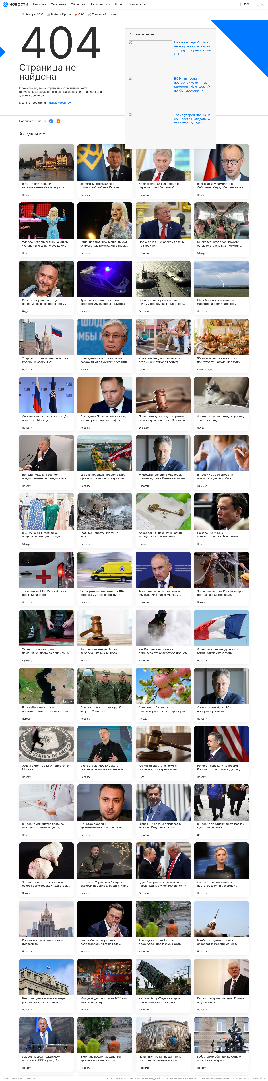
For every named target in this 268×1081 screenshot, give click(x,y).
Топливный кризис (104, 14)
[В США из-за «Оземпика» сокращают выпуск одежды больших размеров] (46, 520)
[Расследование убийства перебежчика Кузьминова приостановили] (104, 637)
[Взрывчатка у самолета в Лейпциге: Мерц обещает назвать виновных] (221, 171)
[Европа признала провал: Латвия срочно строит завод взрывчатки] (104, 462)
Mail (6, 1078)
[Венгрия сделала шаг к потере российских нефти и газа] (46, 986)
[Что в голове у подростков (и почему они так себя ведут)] (163, 346)
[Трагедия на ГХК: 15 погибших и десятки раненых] (46, 579)
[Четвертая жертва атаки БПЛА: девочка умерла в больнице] (104, 579)
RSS (109, 1078)
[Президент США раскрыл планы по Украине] (163, 229)
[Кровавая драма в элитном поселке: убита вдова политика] (104, 288)
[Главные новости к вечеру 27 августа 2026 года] (104, 695)
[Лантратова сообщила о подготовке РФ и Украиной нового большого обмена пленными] (221, 869)
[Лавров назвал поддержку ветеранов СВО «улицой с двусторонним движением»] (46, 1044)
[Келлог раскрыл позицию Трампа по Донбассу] (221, 986)
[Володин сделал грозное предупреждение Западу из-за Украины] (46, 462)
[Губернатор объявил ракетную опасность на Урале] (221, 1044)
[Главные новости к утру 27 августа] (104, 520)
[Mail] (5, 4)
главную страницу (58, 102)
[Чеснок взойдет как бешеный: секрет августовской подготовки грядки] (46, 869)
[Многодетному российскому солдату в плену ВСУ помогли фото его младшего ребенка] (221, 229)
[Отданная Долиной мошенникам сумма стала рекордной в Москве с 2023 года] (104, 229)
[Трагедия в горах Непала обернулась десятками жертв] (163, 928)
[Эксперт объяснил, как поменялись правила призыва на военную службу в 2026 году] (46, 637)
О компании (17, 1078)
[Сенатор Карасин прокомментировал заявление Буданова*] (104, 811)
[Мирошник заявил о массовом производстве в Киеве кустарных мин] (163, 462)
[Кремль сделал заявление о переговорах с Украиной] (163, 171)
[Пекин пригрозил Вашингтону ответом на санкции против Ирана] (163, 1044)
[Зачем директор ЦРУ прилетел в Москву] (46, 753)
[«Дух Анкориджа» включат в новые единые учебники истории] (163, 869)
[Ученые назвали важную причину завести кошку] (221, 404)
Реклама (31, 1078)
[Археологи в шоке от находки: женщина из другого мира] (163, 520)
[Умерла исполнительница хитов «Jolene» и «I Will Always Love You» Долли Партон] (46, 229)
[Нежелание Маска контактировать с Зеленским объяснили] (221, 520)
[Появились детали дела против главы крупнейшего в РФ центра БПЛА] (163, 404)
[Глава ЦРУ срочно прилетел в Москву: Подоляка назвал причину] (163, 811)
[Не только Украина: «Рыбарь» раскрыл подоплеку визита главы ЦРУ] (104, 869)
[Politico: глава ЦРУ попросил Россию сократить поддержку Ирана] (221, 753)
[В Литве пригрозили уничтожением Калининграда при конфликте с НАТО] (46, 171)
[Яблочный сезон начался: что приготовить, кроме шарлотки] (221, 346)
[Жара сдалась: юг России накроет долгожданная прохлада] (221, 579)
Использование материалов (214, 1078)
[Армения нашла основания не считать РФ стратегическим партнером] (163, 579)
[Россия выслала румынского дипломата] (46, 928)
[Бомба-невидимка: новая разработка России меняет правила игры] (221, 928)
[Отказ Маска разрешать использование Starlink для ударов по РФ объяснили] (104, 928)
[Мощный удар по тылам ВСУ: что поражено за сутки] (104, 986)
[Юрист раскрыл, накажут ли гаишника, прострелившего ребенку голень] (163, 753)
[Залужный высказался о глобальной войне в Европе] (104, 171)
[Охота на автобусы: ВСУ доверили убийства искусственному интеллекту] (221, 695)
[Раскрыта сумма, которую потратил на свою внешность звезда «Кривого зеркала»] (46, 288)
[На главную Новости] (18, 4)
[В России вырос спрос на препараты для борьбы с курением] (221, 462)
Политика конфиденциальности (179, 1078)
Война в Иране (61, 14)
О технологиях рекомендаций (144, 1078)
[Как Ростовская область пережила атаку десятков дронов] (163, 637)
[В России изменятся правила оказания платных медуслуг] (46, 811)
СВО (81, 14)
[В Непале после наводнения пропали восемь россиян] (104, 1044)
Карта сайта (258, 1078)
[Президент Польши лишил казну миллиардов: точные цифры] (104, 404)
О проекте (120, 1078)
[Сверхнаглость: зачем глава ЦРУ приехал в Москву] (46, 404)
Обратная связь (240, 1078)
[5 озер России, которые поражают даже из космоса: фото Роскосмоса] (46, 695)
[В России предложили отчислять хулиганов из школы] (221, 811)
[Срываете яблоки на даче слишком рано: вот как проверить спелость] (163, 695)
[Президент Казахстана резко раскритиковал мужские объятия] (104, 346)
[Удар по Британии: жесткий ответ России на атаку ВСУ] (46, 346)
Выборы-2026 (34, 14)
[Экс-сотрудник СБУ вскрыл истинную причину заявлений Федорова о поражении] (104, 753)
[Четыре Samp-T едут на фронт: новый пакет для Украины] (163, 986)
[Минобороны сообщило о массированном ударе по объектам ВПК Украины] (221, 288)
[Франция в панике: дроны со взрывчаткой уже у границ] (221, 637)
